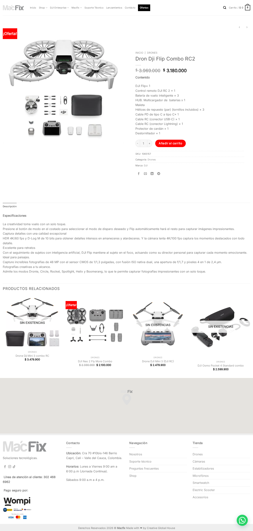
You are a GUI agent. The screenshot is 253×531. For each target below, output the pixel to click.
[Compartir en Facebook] (139, 174)
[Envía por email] (145, 174)
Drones (152, 52)
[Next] (250, 336)
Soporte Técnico (94, 7)
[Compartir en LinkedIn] (152, 174)
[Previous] (3, 336)
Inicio (33, 7)
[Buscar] (224, 7)
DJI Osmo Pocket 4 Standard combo (221, 365)
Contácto (130, 7)
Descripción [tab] (10, 206)
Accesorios (200, 497)
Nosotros (135, 454)
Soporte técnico (140, 461)
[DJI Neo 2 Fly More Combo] (95, 324)
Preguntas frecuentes (144, 468)
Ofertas (144, 7)
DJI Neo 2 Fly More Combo (95, 361)
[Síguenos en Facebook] (5, 466)
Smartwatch (201, 483)
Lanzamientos (114, 7)
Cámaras (199, 461)
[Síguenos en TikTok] (14, 466)
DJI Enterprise (58, 7)
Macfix (75, 7)
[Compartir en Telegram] (159, 174)
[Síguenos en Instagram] (9, 466)
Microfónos (201, 476)
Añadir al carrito (170, 143)
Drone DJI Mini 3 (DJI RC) (158, 361)
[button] (242, 520)
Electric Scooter (204, 490)
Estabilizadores (203, 468)
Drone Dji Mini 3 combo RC (32, 355)
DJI (145, 165)
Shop (42, 7)
